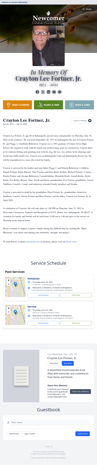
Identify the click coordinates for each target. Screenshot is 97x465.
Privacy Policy (41, 454)
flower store (71, 241)
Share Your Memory (80, 391)
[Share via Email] (54, 92)
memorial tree (33, 241)
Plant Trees (76, 295)
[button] (15, 284)
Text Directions (43, 295)
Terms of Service (55, 454)
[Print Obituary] (59, 92)
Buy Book (68, 363)
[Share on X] (43, 92)
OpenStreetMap (51, 458)
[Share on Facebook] (37, 92)
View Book (54, 363)
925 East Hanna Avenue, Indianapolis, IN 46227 (52, 290)
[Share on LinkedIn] (48, 92)
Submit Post (83, 433)
